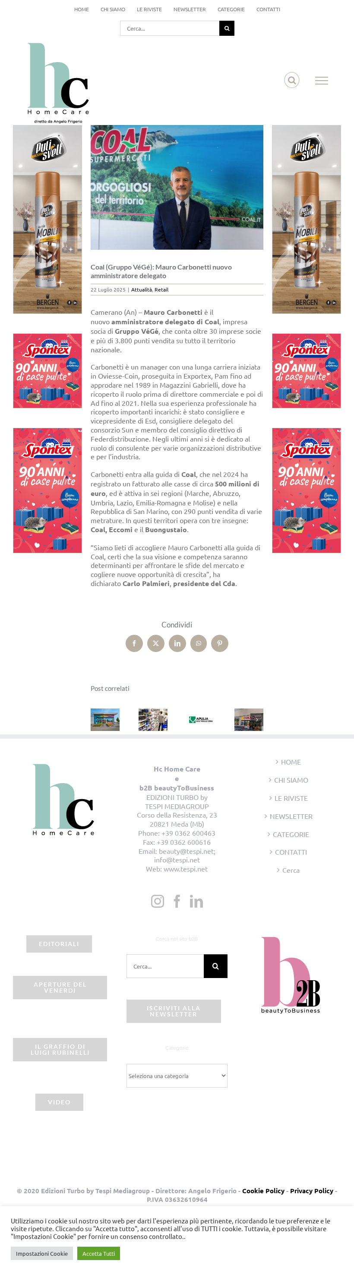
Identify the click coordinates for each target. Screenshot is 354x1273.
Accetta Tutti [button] (98, 1253)
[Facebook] (177, 901)
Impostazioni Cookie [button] (42, 1253)
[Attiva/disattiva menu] (322, 81)
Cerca (291, 869)
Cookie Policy (263, 1190)
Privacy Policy (311, 1190)
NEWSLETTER (291, 816)
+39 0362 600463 (188, 832)
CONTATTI (291, 851)
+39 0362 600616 (184, 841)
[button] (97, 719)
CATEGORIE (291, 834)
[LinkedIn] (196, 901)
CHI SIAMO (291, 779)
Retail (161, 289)
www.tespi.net (186, 868)
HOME (291, 761)
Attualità (141, 289)
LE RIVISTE (291, 797)
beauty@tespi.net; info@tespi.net (184, 855)
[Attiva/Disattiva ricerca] (292, 80)
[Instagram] (157, 901)
